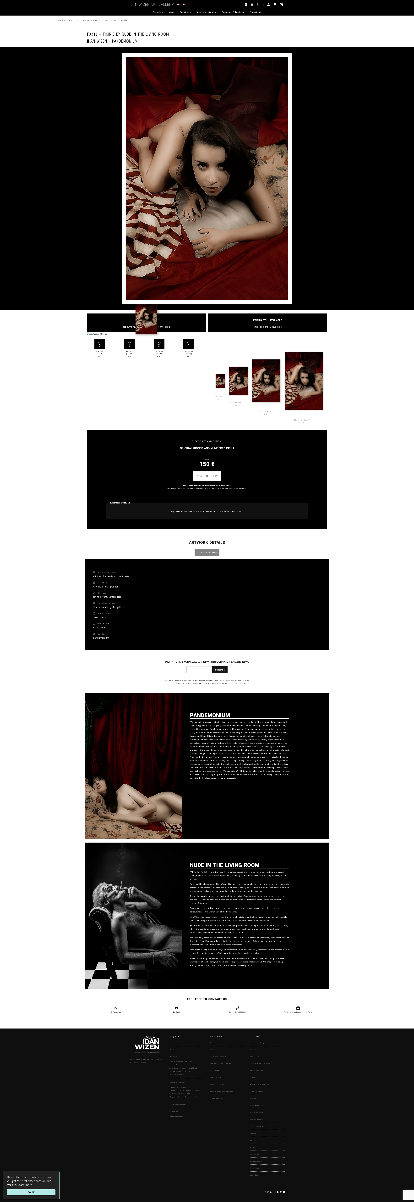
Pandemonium (125, 40)
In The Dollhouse (256, 1112)
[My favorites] (275, 4)
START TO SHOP (207, 476)
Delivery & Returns (217, 1084)
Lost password (215, 1077)
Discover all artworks (193, 1097)
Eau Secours (254, 1098)
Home (212, 1043)
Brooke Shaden (175, 1071)
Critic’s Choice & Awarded (179, 1093)
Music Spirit (254, 1175)
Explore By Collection (177, 1087)
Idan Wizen (188, 1071)
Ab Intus (253, 1140)
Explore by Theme (176, 1090)
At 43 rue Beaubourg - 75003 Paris (298, 1012)
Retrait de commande (218, 1098)
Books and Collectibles (233, 12)
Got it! (31, 1192)
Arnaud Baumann (176, 1061)
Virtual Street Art (256, 1070)
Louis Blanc (189, 1061)
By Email (176, 1012)
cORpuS (253, 1133)
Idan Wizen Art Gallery (151, 4)
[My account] (268, 4)
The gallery (158, 12)
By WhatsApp (116, 1012)
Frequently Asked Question (220, 1063)
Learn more (25, 1185)
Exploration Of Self (257, 1126)
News (171, 12)
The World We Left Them (260, 1063)
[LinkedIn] (260, 4)
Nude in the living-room (259, 1043)
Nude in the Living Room (145, 33)
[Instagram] (252, 4)
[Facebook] (247, 4)
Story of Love (255, 1154)
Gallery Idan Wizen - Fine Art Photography (75, 20)
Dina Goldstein (190, 1065)
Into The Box (255, 1057)
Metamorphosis (256, 1161)
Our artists (184, 12)
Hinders (253, 1050)
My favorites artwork (218, 1057)
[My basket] (281, 4)
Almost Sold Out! (193, 1090)
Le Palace (253, 1077)
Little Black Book (256, 1091)
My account (214, 1070)
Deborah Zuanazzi (176, 1074)
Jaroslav (183, 1068)
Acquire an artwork (206, 12)
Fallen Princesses (256, 1105)
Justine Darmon (175, 1065)
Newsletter (214, 1050)
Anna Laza (173, 1068)
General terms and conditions (222, 1091)
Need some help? (176, 1116)
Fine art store (104, 20)
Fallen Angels (255, 1168)
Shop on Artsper (175, 1097)
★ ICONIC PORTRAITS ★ (259, 1084)
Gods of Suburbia (256, 1119)
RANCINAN (193, 1068)
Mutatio (253, 1147)
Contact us (255, 12)
